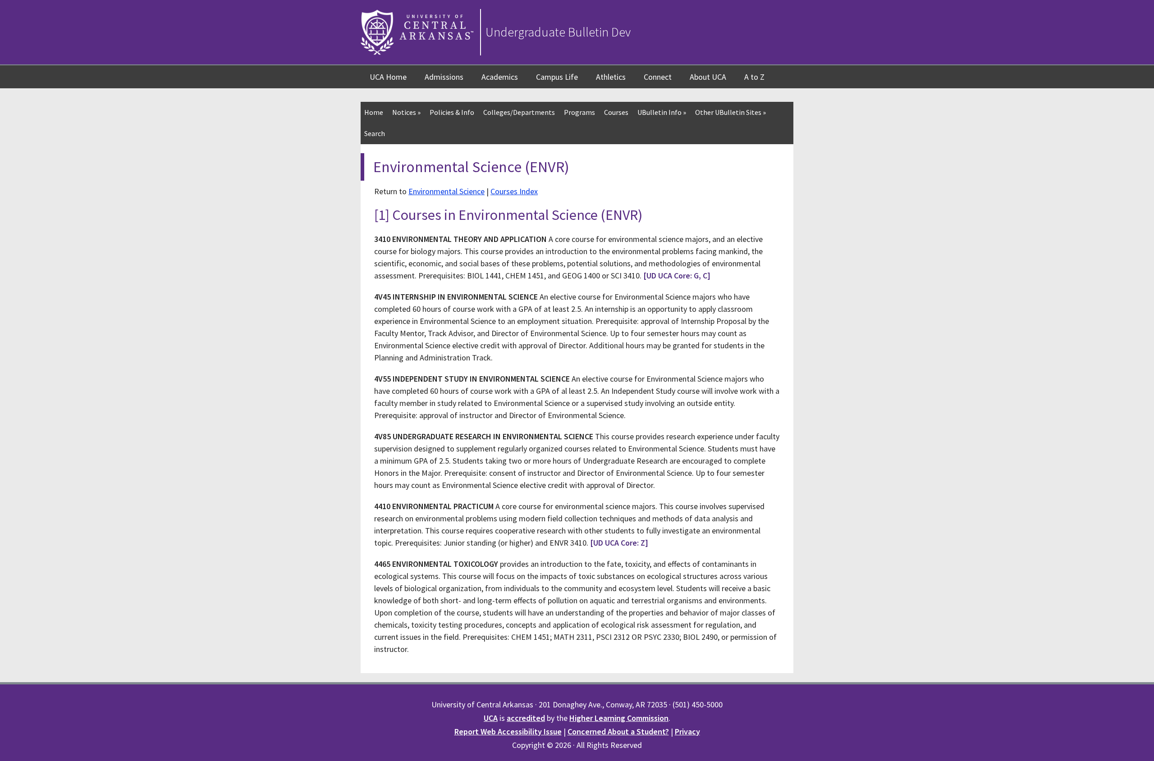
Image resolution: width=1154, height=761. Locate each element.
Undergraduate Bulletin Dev (558, 32)
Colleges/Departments (519, 112)
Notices (406, 112)
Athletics (611, 77)
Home (373, 112)
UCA (491, 718)
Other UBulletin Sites (730, 112)
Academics (499, 77)
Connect (658, 77)
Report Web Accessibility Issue (508, 731)
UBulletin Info (661, 112)
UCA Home (388, 77)
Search (374, 133)
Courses (616, 112)
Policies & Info (452, 112)
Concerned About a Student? (618, 731)
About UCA (708, 77)
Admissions (444, 77)
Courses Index (514, 191)
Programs (579, 112)
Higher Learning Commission (619, 718)
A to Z (754, 77)
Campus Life (557, 77)
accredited (526, 718)
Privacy (687, 731)
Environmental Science (446, 191)
